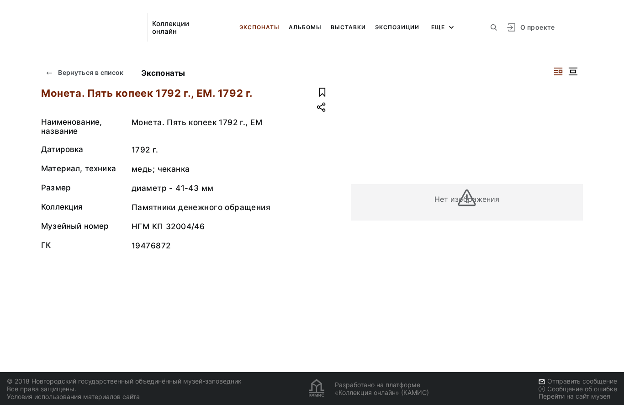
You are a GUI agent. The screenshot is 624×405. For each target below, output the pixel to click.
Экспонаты (259, 27)
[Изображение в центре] (573, 71)
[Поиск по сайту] (494, 27)
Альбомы (305, 27)
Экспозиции (397, 27)
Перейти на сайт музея (574, 396)
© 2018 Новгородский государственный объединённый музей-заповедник (124, 381)
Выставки (348, 27)
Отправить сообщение (582, 381)
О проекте (537, 27)
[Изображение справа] (558, 71)
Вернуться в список (90, 72)
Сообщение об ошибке (582, 389)
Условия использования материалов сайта (73, 396)
